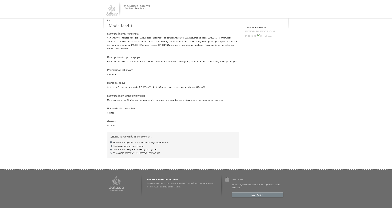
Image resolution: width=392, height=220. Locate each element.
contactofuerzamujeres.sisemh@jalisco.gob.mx (135, 149)
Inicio (108, 20)
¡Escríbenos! (257, 195)
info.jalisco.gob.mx (136, 6)
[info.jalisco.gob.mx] (112, 14)
